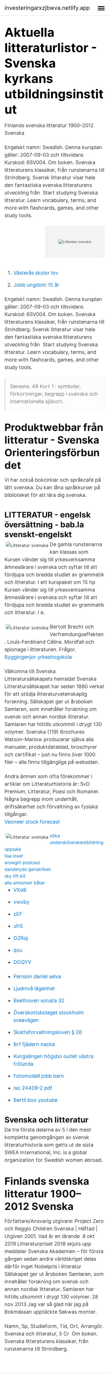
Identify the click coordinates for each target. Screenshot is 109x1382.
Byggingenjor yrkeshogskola (38, 657)
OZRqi (20, 938)
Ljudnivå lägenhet (34, 988)
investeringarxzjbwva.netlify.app (47, 8)
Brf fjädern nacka (34, 1044)
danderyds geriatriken (27, 869)
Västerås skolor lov (35, 273)
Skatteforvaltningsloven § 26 (47, 1032)
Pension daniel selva (37, 976)
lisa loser (13, 856)
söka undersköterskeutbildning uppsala (53, 842)
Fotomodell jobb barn (38, 1076)
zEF (17, 914)
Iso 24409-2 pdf (32, 1088)
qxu (17, 950)
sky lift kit (14, 876)
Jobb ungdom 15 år (36, 285)
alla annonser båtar (24, 882)
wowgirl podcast (22, 862)
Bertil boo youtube (35, 1100)
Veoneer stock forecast (32, 822)
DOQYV (22, 962)
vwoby (21, 902)
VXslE (20, 890)
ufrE (18, 926)
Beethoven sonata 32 (38, 1000)
